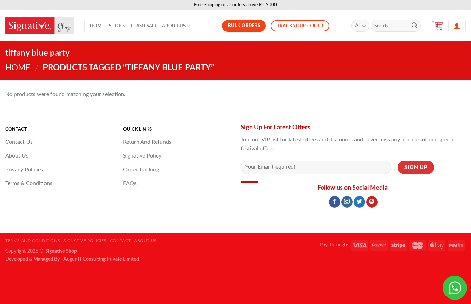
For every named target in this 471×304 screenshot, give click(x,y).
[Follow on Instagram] (347, 202)
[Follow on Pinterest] (372, 202)
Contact (120, 241)
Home (97, 26)
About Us (174, 26)
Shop (115, 26)
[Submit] (414, 26)
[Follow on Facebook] (334, 202)
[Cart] (437, 25)
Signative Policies (85, 241)
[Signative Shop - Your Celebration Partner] (39, 26)
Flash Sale (144, 26)
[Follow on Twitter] (359, 202)
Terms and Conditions (32, 241)
